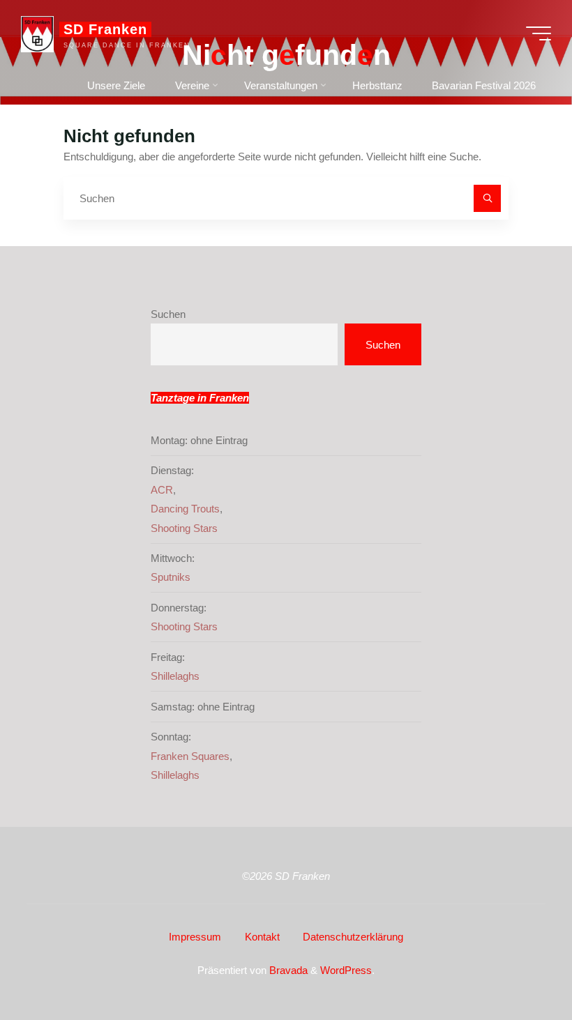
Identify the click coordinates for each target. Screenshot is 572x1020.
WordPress (346, 970)
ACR (162, 490)
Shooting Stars (184, 528)
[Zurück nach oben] (517, 965)
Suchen (168, 314)
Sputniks (170, 577)
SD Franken (105, 29)
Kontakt (262, 937)
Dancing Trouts (185, 509)
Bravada (287, 970)
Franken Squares (190, 756)
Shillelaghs (175, 676)
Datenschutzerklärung (353, 937)
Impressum (195, 937)
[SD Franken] (37, 33)
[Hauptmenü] (538, 33)
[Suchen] (488, 199)
